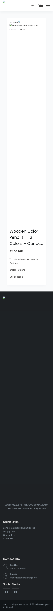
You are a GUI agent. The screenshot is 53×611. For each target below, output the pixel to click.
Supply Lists (9, 531)
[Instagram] (15, 592)
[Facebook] (6, 592)
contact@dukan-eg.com (23, 577)
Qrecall (9, 607)
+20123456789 (18, 568)
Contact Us (9, 535)
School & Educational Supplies (19, 527)
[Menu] (48, 5)
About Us (8, 538)
